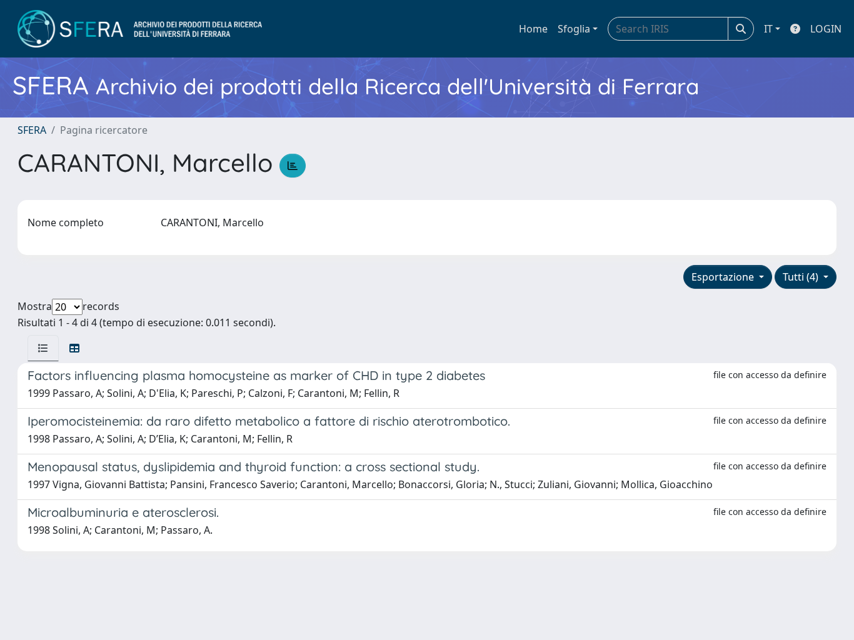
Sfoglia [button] (574, 29)
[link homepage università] (140, 29)
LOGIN (825, 29)
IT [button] (768, 29)
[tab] (43, 348)
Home (533, 29)
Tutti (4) (802, 277)
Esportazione (723, 277)
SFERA (32, 130)
